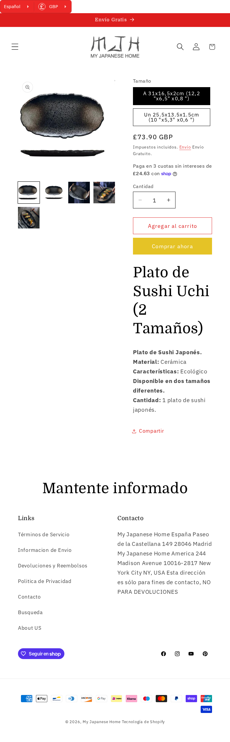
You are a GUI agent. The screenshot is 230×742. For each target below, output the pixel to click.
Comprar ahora (172, 246)
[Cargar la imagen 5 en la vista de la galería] (29, 217)
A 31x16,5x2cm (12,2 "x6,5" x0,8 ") (171, 96)
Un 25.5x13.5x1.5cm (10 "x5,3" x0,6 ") (171, 117)
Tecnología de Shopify (143, 721)
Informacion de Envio (45, 550)
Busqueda (30, 612)
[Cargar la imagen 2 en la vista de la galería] (54, 192)
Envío (185, 147)
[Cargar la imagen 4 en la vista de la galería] (104, 192)
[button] (15, 47)
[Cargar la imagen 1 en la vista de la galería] (29, 192)
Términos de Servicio (43, 534)
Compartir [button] (151, 431)
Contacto (29, 596)
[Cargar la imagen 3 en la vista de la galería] (79, 192)
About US (30, 628)
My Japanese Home (101, 721)
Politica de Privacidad (45, 581)
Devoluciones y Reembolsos (52, 565)
